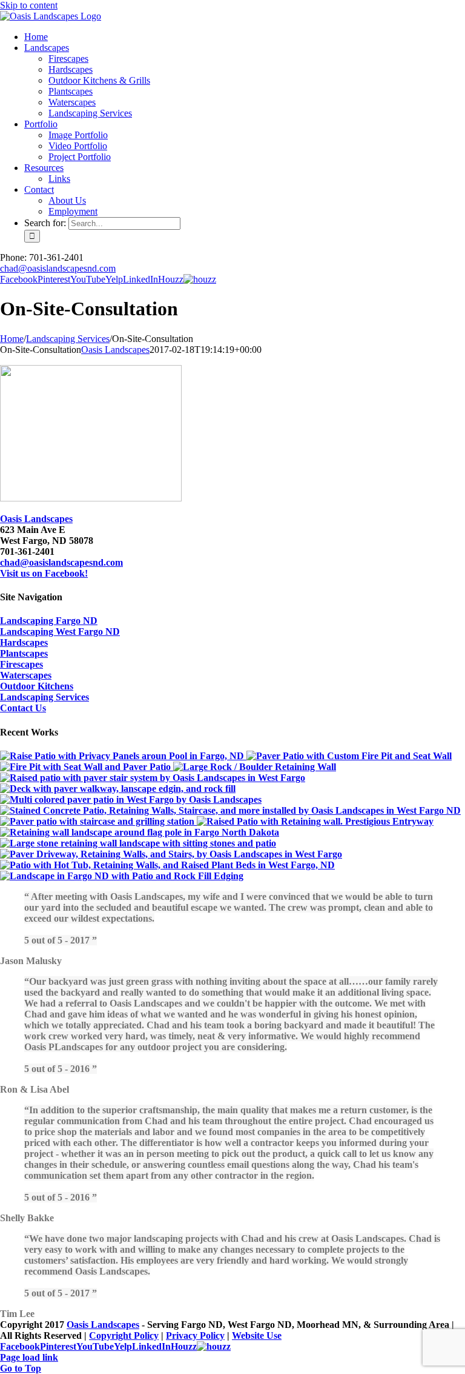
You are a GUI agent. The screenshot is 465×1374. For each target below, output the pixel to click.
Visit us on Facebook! (44, 573)
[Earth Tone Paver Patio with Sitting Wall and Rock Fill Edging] (121, 876)
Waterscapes (25, 675)
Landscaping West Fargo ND (60, 631)
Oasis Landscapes (115, 349)
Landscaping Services (44, 697)
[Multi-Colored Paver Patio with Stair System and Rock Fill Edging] (131, 799)
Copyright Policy (124, 1335)
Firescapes (21, 664)
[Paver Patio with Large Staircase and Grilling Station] (98, 821)
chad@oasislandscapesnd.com (58, 268)
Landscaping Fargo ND (48, 620)
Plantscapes (24, 653)
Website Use (257, 1335)
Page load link (29, 1357)
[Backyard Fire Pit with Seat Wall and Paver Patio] (86, 767)
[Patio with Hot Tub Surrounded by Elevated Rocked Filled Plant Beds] (167, 865)
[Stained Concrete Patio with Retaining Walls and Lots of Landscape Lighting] (230, 810)
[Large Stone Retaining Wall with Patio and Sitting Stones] (138, 843)
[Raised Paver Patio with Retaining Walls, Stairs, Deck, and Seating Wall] (152, 777)
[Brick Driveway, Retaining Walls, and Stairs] (171, 854)
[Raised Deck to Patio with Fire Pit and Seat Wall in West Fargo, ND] (349, 756)
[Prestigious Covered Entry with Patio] (315, 821)
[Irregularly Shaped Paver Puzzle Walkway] (118, 788)
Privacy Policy (195, 1335)
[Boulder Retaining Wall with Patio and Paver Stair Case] (254, 767)
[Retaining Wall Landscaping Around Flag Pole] (139, 832)
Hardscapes (24, 642)
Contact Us (23, 708)
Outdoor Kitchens (36, 686)
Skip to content (29, 5)
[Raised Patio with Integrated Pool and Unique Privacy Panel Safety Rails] (123, 756)
